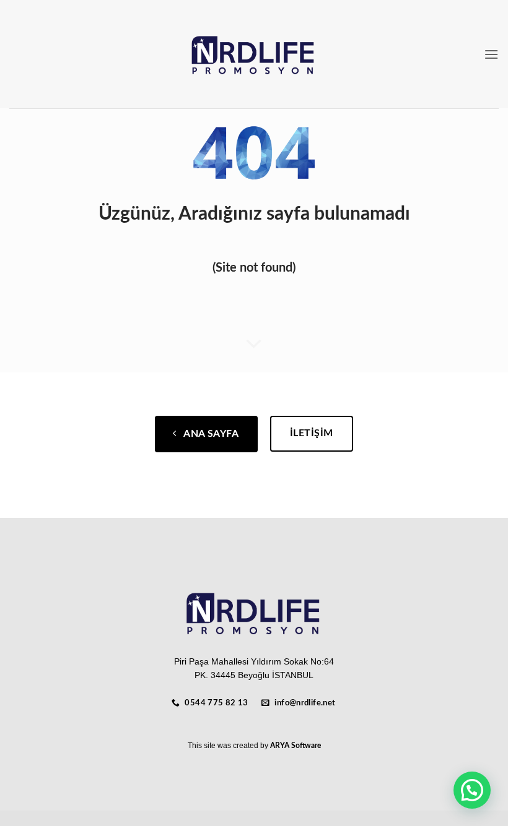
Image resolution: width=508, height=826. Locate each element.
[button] (491, 54)
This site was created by (229, 745)
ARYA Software (295, 745)
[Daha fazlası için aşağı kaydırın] (254, 344)
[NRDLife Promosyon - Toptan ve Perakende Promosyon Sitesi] (254, 54)
